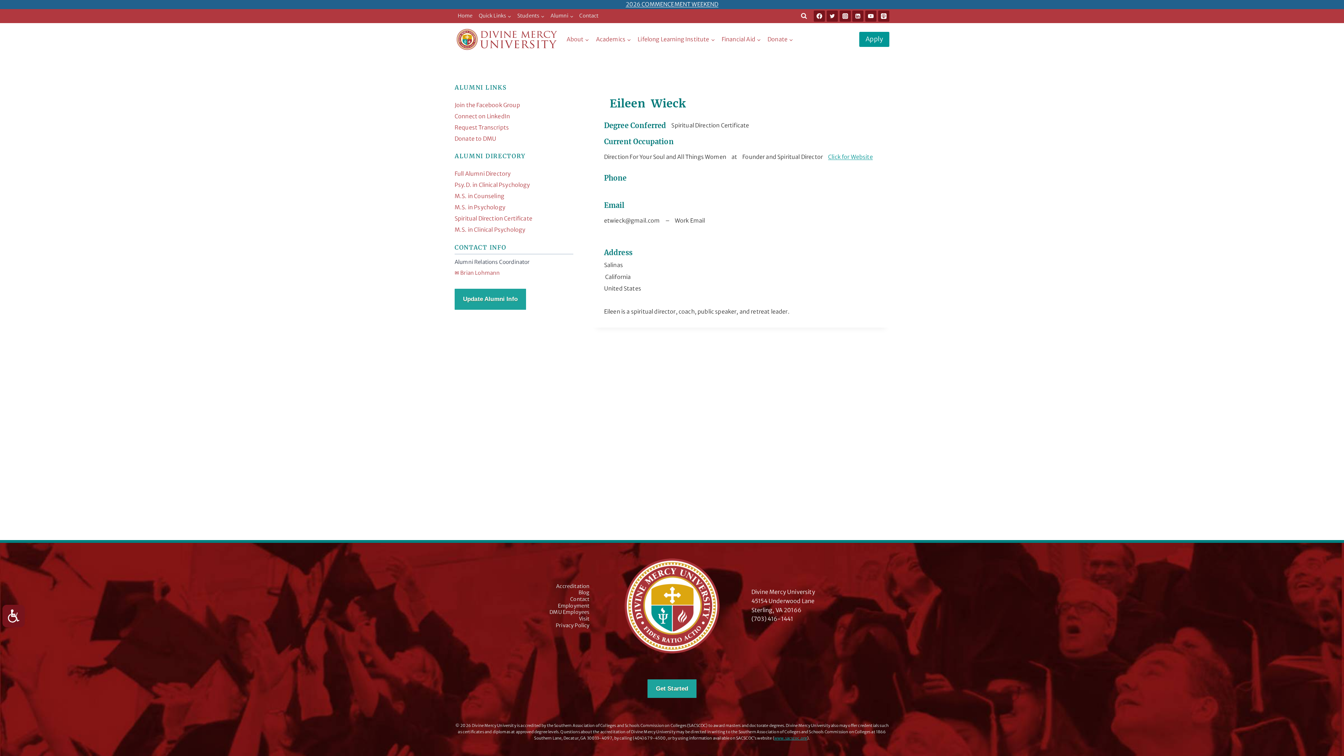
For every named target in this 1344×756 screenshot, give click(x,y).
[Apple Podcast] (883, 16)
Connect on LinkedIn (482, 116)
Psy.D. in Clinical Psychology (492, 184)
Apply (874, 39)
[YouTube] (870, 16)
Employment (574, 606)
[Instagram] (845, 16)
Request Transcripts (482, 127)
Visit (584, 619)
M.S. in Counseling (479, 196)
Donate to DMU (475, 138)
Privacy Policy (572, 625)
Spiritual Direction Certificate (493, 218)
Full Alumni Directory (483, 173)
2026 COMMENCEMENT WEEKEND (672, 4)
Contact (588, 16)
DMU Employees (569, 612)
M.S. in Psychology (480, 207)
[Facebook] (819, 16)
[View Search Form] (804, 16)
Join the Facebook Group (487, 105)
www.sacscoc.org (790, 738)
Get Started (672, 688)
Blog (584, 592)
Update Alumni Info (490, 299)
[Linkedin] (857, 16)
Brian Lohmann (477, 273)
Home (465, 16)
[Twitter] (832, 16)
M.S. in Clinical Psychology (490, 229)
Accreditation (572, 586)
